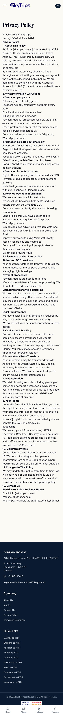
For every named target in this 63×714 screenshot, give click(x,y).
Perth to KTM (10, 667)
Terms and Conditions (14, 620)
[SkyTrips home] (20, 5)
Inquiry (7, 605)
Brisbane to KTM (12, 642)
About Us (8, 600)
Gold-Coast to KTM (13, 677)
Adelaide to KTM (12, 647)
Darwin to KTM (11, 657)
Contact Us (9, 610)
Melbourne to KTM (13, 662)
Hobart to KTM (11, 652)
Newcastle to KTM (13, 682)
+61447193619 (15, 576)
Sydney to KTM (11, 637)
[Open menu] (5, 5)
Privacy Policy (11, 615)
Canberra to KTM (12, 672)
